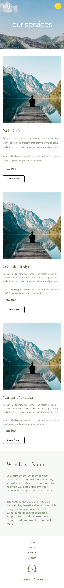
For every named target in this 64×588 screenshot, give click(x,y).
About (32, 547)
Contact (32, 557)
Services (32, 552)
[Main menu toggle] (57, 6)
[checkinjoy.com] (6, 6)
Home (32, 542)
